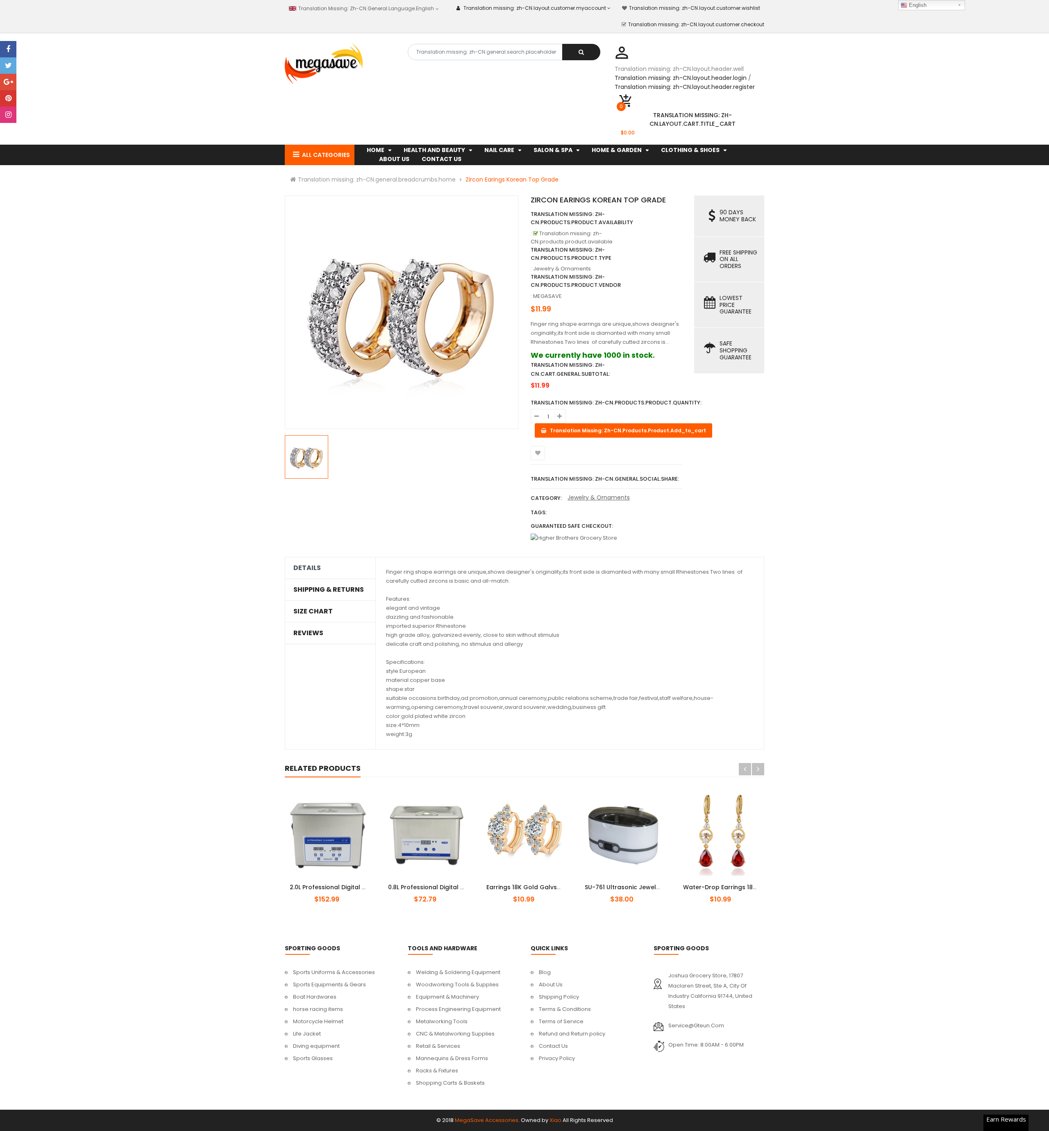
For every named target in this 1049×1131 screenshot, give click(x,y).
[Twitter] (8, 65)
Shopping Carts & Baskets (450, 1083)
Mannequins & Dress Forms (452, 1058)
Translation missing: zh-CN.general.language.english (365, 8)
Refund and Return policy (572, 1034)
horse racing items (318, 1009)
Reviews (308, 633)
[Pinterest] (8, 98)
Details (307, 567)
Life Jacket (307, 1034)
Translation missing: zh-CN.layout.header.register (685, 87)
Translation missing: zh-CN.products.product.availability (582, 218)
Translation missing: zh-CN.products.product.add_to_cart (334, 883)
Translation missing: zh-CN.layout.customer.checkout (696, 24)
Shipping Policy (559, 997)
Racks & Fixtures (437, 1070)
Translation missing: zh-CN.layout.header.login (681, 78)
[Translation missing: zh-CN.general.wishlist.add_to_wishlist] (538, 453)
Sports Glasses (313, 1058)
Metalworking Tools (442, 1021)
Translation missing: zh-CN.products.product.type (571, 254)
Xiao (555, 1120)
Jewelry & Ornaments (599, 497)
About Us (551, 984)
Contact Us (553, 1046)
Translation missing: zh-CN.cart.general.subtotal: (570, 369)
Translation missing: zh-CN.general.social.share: (605, 479)
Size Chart (313, 611)
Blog (545, 972)
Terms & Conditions (565, 1009)
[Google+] (8, 82)
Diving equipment (316, 1046)
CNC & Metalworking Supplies (455, 1034)
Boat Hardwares (314, 997)
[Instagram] (8, 115)
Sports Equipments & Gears (329, 984)
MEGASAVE (547, 296)
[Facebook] (8, 49)
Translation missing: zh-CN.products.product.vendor (576, 281)
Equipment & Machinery (447, 997)
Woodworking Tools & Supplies (457, 984)
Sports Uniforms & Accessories (334, 972)
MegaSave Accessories (486, 1120)
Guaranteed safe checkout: (572, 526)
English (916, 5)
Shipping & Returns (328, 589)
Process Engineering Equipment (458, 1009)
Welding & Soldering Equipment (458, 972)
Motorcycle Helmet (318, 1021)
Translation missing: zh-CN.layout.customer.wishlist (694, 8)
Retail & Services (438, 1046)
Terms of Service (561, 1021)
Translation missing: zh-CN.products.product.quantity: (616, 403)
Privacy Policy (557, 1058)
